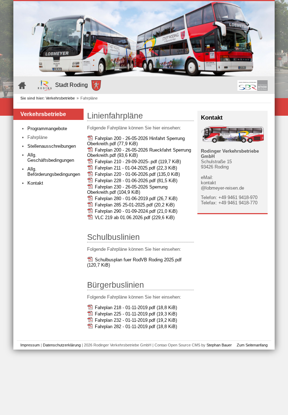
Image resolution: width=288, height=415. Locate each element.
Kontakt (35, 183)
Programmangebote (47, 128)
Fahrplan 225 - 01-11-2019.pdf (136, 314)
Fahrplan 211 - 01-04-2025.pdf (136, 168)
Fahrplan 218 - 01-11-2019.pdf (136, 307)
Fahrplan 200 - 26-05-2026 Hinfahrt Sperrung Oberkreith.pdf (136, 141)
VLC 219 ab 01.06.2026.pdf (135, 217)
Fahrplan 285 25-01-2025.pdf (135, 205)
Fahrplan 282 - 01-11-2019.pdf (136, 326)
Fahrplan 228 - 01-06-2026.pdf (136, 180)
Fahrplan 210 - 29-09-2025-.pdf (138, 161)
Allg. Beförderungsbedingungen (53, 171)
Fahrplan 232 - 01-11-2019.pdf (136, 320)
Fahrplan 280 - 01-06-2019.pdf (136, 198)
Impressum (30, 345)
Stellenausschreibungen (51, 146)
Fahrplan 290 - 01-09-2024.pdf (136, 211)
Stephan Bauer (219, 345)
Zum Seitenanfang (252, 345)
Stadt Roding (71, 85)
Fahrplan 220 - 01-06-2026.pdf (137, 174)
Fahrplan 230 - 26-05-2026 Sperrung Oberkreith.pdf (127, 189)
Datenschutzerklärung (62, 345)
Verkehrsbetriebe (60, 98)
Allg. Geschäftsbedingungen (50, 157)
